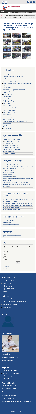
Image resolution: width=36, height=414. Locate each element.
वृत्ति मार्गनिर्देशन (6, 126)
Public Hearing (7, 376)
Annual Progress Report (10, 370)
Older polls (6, 266)
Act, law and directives (10, 304)
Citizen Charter (7, 286)
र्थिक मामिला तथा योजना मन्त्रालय (11, 145)
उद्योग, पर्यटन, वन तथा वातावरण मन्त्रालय (12, 149)
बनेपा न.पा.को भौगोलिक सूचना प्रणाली (11, 224)
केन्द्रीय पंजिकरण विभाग (8, 101)
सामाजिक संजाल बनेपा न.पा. (9, 112)
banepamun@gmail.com (9, 395)
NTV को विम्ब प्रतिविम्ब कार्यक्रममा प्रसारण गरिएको (14, 182)
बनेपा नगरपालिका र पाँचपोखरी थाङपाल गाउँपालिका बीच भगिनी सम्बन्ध (18, 166)
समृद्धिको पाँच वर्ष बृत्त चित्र (8, 172)
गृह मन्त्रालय (6, 74)
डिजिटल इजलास (7, 123)
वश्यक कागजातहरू (17, 209)
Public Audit (6, 378)
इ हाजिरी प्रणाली (7, 114)
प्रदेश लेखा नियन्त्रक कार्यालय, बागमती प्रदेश (13, 76)
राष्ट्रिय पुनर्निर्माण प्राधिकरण (9, 81)
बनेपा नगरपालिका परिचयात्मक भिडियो (11, 164)
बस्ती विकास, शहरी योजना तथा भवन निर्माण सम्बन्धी (14, 199)
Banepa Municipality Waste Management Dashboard (17, 117)
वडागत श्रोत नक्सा (7, 222)
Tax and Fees (7, 307)
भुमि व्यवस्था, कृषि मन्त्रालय (9, 153)
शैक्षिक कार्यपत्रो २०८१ (8, 94)
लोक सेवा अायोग (7, 87)
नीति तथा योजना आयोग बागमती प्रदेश (11, 147)
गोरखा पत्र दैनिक (7, 92)
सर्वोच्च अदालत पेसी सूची (8, 119)
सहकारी (5, 291)
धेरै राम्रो (6, 252)
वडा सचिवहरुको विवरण (22, 12)
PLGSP (5, 79)
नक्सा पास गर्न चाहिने (7, 209)
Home (3, 15)
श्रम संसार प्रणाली (7, 128)
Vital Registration (8, 280)
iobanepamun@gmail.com (11, 357)
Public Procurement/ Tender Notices (14, 301)
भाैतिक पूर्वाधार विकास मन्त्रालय (9, 143)
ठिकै (5, 257)
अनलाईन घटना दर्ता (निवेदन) (9, 108)
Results (5, 268)
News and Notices (8, 299)
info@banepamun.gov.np (9, 398)
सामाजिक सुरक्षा (6, 103)
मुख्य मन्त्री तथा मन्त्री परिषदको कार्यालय (11, 139)
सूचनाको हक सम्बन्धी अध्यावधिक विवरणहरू (12, 236)
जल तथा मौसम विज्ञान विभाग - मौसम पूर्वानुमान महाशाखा (15, 121)
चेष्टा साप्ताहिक (6, 99)
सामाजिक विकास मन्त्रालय (8, 151)
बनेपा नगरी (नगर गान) (7, 174)
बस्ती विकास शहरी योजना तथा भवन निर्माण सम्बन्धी (14, 203)
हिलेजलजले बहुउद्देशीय (7, 176)
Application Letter (8, 289)
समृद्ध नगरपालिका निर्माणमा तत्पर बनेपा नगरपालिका (13, 168)
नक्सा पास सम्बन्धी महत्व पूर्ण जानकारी (11, 207)
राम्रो (5, 254)
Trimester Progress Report (11, 373)
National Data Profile (9, 110)
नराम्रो (5, 259)
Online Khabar (7, 96)
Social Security (7, 283)
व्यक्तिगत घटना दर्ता (7, 105)
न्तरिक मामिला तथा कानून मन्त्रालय (11, 141)
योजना (15, 176)
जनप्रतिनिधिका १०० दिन (8, 170)
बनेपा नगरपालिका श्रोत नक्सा (9, 220)
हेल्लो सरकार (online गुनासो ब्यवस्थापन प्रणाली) (14, 89)
